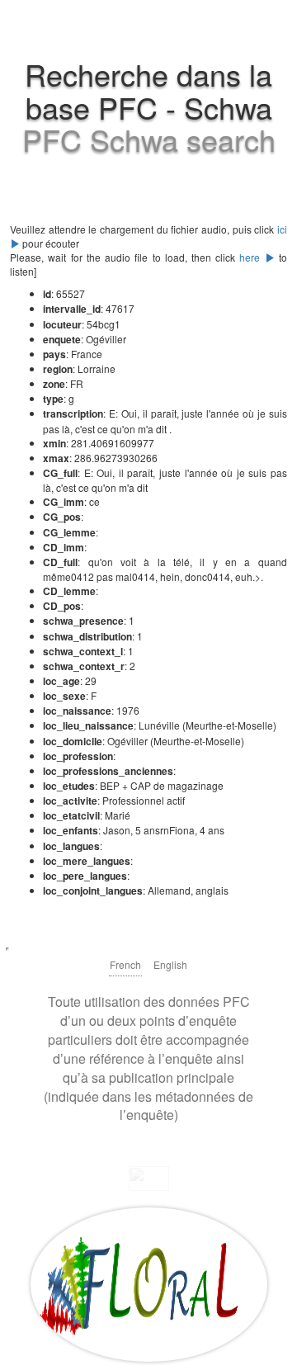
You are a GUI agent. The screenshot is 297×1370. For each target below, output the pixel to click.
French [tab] (125, 964)
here (251, 257)
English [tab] (170, 964)
